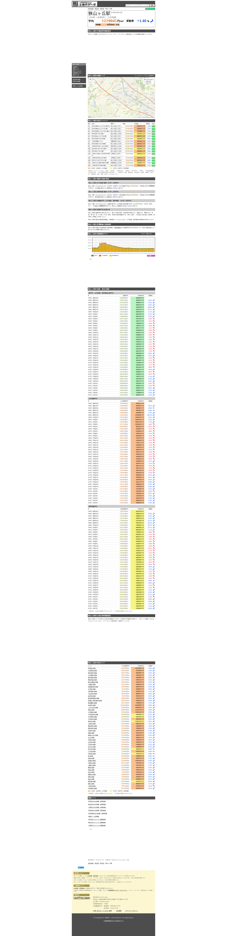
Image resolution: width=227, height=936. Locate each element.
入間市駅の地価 (92, 670)
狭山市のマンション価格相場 (97, 822)
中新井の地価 (91, 730)
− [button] (90, 82)
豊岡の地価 (91, 767)
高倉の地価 (91, 770)
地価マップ (76, 69)
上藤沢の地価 (91, 765)
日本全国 (90, 8)
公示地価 (89, 876)
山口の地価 (91, 737)
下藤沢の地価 (91, 763)
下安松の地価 (91, 744)
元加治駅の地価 (92, 691)
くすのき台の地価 (93, 707)
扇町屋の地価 (91, 781)
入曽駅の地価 (91, 684)
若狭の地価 (91, 758)
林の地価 (90, 756)
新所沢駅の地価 (92, 673)
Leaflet (139, 117)
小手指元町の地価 (93, 714)
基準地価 (95, 876)
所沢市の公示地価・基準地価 (97, 801)
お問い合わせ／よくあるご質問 (102, 911)
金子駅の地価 (91, 696)
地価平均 (75, 67)
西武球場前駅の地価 (93, 698)
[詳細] (153, 126)
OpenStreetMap (145, 117)
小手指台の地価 (92, 719)
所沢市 (102, 8)
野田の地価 (91, 776)
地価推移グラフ (77, 73)
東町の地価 (91, 783)
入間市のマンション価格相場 (97, 825)
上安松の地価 (91, 742)
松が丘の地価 (91, 746)
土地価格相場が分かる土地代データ (113, 921)
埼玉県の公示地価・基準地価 (97, 810)
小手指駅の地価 (92, 675)
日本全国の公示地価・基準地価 (97, 813)
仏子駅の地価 (91, 689)
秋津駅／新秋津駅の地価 (95, 700)
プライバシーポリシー (131, 911)
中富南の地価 (91, 753)
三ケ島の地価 (91, 751)
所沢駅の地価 (91, 668)
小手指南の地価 (92, 716)
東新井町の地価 (92, 726)
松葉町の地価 (91, 760)
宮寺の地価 (91, 772)
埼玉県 (97, 8)
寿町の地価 (91, 710)
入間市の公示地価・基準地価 (97, 807)
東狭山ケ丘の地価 (93, 735)
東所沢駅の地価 (92, 677)
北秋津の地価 (91, 740)
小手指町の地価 (92, 712)
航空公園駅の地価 (93, 682)
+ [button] (90, 79)
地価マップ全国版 (78, 86)
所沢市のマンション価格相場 (97, 819)
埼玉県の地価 (76, 79)
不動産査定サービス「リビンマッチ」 (118, 890)
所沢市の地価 (76, 81)
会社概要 (118, 911)
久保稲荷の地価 (92, 788)
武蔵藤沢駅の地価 (93, 686)
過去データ (76, 74)
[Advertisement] (79, 34)
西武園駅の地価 (92, 703)
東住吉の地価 (91, 721)
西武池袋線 (117, 227)
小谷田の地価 (91, 786)
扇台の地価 (91, 779)
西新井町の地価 (92, 728)
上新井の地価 (91, 723)
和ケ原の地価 (91, 749)
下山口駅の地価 (92, 693)
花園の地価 (91, 733)
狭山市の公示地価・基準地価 (97, 804)
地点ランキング (77, 71)
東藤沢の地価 (91, 774)
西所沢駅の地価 (92, 680)
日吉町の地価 (91, 705)
